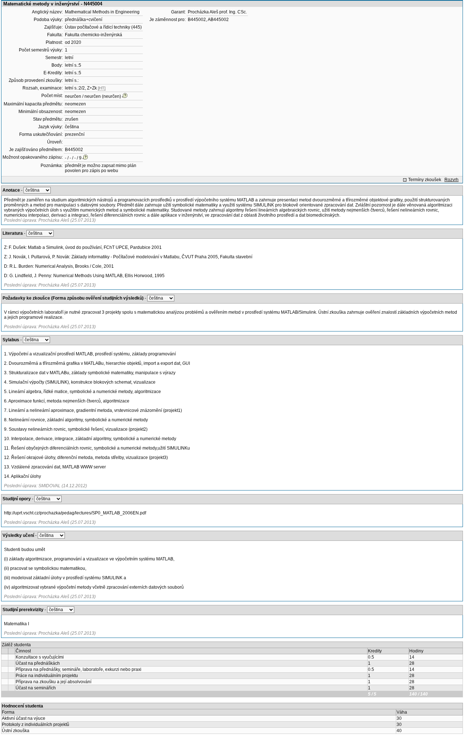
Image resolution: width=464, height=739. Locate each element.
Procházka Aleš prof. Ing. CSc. (217, 11)
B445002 (74, 149)
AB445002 (218, 19)
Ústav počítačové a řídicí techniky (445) (103, 27)
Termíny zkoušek (424, 179)
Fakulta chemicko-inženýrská (93, 34)
